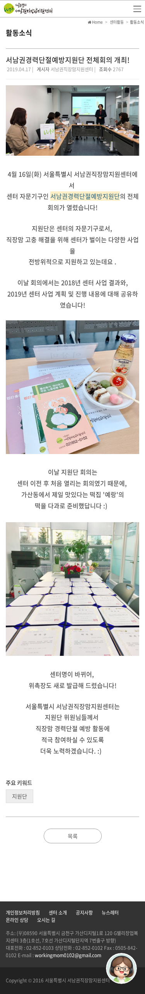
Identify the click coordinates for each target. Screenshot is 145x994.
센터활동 (117, 22)
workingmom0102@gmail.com (68, 955)
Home (97, 22)
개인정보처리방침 (23, 912)
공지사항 (84, 912)
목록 (73, 836)
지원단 (19, 796)
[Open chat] (121, 968)
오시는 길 (46, 920)
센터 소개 (58, 912)
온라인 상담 (17, 920)
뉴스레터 (110, 912)
